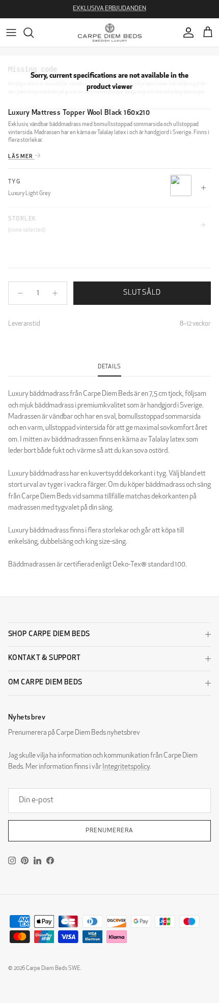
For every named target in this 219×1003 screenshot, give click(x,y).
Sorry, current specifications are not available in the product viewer (109, 81)
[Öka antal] (58, 293)
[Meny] (11, 32)
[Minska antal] (17, 293)
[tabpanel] (109, 474)
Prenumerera (109, 831)
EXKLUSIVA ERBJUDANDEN (109, 9)
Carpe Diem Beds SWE (53, 968)
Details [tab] (109, 367)
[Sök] (33, 32)
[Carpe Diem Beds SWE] (110, 32)
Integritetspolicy (126, 767)
